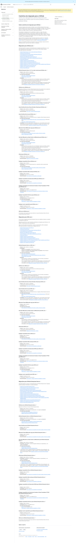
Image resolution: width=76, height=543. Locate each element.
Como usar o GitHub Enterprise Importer (28, 75)
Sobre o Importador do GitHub (27, 134)
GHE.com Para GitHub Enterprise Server (27, 402)
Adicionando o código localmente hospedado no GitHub (31, 201)
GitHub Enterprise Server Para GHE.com (27, 227)
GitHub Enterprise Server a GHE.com (26, 245)
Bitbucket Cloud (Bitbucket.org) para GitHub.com (28, 56)
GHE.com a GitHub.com (24, 211)
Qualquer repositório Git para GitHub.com (27, 60)
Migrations (3, 9)
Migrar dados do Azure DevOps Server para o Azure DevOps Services (33, 119)
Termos (26, 536)
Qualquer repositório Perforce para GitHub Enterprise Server (30, 399)
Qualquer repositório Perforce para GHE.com (27, 241)
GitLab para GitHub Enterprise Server (26, 392)
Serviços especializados (40, 536)
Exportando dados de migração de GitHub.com (30, 412)
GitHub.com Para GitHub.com (25, 53)
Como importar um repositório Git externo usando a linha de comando (33, 133)
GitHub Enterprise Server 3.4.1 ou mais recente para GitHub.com (31, 51)
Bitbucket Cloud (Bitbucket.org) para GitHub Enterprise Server (30, 390)
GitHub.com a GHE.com (24, 265)
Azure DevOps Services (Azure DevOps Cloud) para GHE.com (30, 230)
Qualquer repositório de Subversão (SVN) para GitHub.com (30, 62)
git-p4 (23, 200)
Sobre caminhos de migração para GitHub (29, 25)
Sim (21, 529)
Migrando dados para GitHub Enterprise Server (29, 413)
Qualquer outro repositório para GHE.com (27, 242)
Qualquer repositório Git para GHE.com (26, 236)
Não (24, 529)
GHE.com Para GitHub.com (24, 67)
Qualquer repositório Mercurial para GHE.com (27, 237)
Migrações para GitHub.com (26, 45)
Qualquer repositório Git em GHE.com (27, 333)
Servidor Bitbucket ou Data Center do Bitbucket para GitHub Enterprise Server (33, 391)
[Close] (73, 1)
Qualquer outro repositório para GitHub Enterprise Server (31, 510)
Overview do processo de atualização (65, 10)
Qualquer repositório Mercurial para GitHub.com (28, 61)
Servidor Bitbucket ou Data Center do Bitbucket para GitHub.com (33, 137)
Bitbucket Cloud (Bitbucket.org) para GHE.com (28, 232)
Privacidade (30, 536)
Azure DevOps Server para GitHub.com (26, 55)
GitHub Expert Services (41, 40)
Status (33, 536)
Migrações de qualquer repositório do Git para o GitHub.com (34, 84)
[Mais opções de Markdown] (63, 16)
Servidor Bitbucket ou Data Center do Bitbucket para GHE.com (30, 233)
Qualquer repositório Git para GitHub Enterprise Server (29, 393)
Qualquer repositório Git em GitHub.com (27, 161)
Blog (45, 536)
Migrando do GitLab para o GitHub (32, 158)
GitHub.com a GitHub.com (24, 87)
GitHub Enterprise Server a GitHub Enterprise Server (30, 416)
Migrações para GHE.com (25, 217)
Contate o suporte (40, 530)
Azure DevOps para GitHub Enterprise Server (28, 425)
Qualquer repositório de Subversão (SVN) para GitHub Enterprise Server (32, 396)
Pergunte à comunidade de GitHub (42, 529)
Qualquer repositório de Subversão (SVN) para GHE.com (29, 238)
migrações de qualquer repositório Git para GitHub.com (37, 125)
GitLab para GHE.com (23, 235)
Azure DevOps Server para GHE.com (26, 231)
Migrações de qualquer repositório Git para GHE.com (39, 299)
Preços (36, 536)
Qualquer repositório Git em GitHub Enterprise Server (30, 470)
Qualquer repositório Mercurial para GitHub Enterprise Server (30, 395)
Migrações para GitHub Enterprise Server (29, 381)
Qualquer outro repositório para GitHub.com (27, 66)
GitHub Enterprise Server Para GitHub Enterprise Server (29, 387)
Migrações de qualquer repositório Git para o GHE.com (38, 323)
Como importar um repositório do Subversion (34, 182)
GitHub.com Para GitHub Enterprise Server (27, 386)
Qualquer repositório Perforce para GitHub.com (28, 65)
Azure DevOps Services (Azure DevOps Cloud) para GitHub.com (31, 54)
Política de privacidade (21, 531)
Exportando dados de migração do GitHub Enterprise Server (32, 421)
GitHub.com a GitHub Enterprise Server (27, 405)
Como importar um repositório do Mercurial (34, 175)
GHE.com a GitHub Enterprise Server (26, 517)
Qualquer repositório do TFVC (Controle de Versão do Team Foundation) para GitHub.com (35, 64)
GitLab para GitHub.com (24, 59)
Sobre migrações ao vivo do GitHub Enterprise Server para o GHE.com (33, 255)
